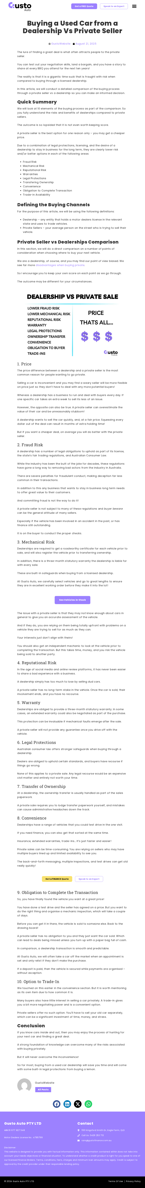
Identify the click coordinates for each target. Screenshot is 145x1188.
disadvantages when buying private (60, 265)
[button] (134, 6)
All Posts (43, 1089)
